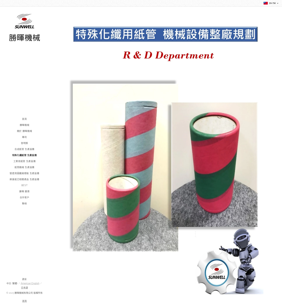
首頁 (24, 301)
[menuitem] (24, 119)
